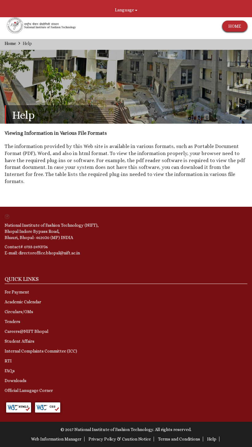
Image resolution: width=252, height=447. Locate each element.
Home (10, 43)
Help (211, 439)
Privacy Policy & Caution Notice (120, 439)
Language (125, 9)
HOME (234, 26)
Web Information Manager (56, 439)
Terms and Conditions (179, 439)
